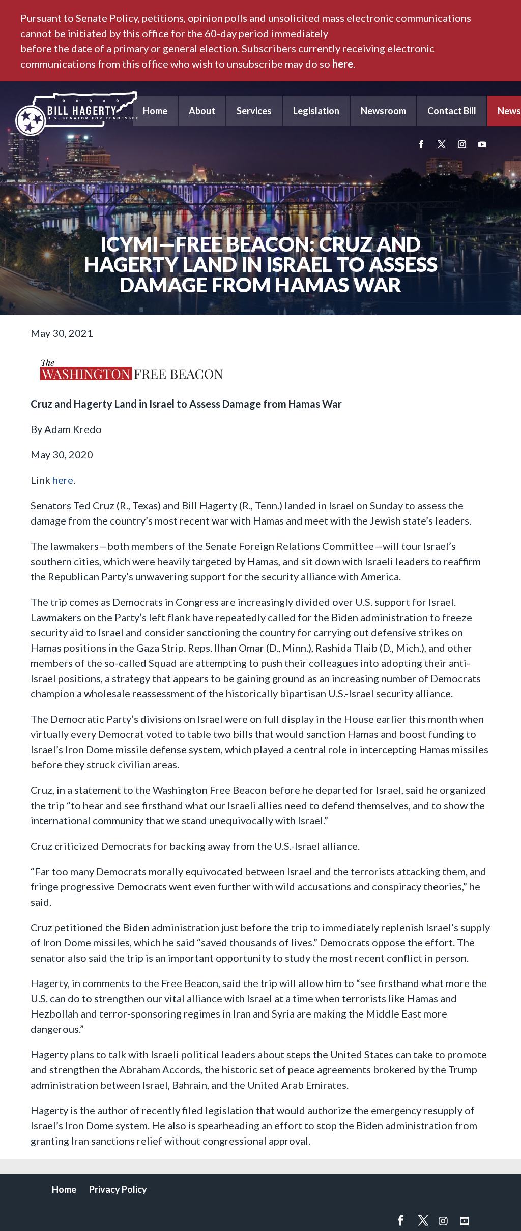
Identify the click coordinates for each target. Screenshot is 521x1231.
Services (254, 110)
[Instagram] (443, 1220)
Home (155, 110)
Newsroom (383, 110)
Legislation (316, 110)
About (202, 110)
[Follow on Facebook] (421, 144)
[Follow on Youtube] (482, 144)
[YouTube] (464, 1220)
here (342, 63)
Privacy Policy (118, 1189)
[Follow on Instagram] (462, 144)
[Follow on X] (441, 144)
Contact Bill (451, 110)
